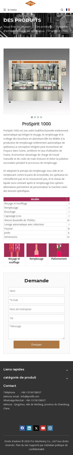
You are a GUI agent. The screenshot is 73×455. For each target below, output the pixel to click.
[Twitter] (36, 428)
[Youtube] (43, 428)
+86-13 (29, 400)
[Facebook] (22, 428)
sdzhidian (49, 445)
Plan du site (22, 445)
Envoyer (36, 344)
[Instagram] (50, 428)
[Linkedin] (29, 428)
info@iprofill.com (30, 396)
